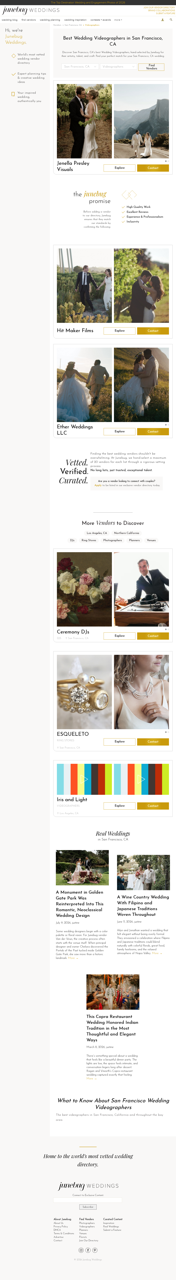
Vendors (57, 25)
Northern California (126, 533)
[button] (166, 161)
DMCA (57, 1230)
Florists (83, 1237)
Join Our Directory (88, 1240)
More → (73, 958)
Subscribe (88, 1207)
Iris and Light (72, 800)
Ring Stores (89, 540)
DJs (72, 540)
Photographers (112, 540)
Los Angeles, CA (97, 533)
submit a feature (165, 13)
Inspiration (108, 1223)
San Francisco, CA (73, 25)
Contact (153, 168)
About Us (58, 1223)
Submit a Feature (112, 1230)
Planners (134, 540)
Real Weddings (111, 1226)
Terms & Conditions (64, 1233)
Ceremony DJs (73, 632)
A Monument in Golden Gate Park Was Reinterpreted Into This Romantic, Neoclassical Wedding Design (79, 904)
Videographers (87, 1226)
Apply (98, 485)
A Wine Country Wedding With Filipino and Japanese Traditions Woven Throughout (143, 906)
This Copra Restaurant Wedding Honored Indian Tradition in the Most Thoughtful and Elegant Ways (112, 1028)
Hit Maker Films (75, 331)
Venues (151, 540)
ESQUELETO (73, 734)
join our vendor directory (159, 7)
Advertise (58, 1237)
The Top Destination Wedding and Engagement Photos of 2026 (88, 2)
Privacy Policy (61, 1226)
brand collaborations (161, 10)
